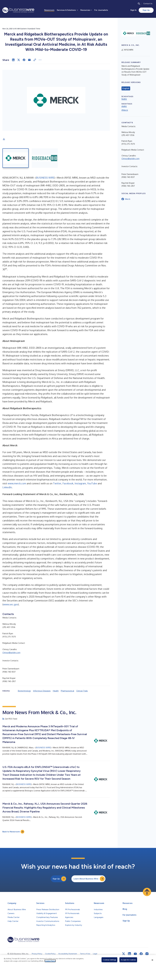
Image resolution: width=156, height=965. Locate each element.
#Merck (125, 110)
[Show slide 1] (15, 158)
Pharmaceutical (67, 691)
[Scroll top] (147, 892)
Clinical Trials (82, 691)
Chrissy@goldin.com (11, 652)
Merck (127, 199)
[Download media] (3, 139)
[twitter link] (123, 953)
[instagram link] (147, 953)
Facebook (68, 483)
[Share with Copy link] (35, 60)
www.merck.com (17, 483)
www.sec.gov (10, 604)
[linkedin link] (129, 953)
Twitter (57, 483)
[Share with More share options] (40, 60)
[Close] (152, 960)
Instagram (80, 483)
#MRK (124, 106)
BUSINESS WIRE (45, 177)
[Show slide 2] (45, 158)
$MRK (124, 99)
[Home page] (18, 10)
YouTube (92, 483)
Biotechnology (24, 691)
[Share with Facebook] (24, 60)
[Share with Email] (29, 60)
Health (56, 691)
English (125, 88)
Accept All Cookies (128, 960)
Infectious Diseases (42, 691)
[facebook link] (141, 953)
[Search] (139, 4)
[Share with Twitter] (19, 60)
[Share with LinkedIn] (13, 60)
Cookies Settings (109, 960)
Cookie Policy (50, 961)
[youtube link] (135, 954)
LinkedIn (7, 487)
